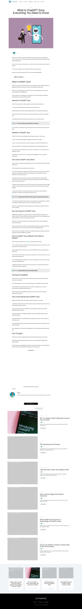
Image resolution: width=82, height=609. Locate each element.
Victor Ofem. (45, 604)
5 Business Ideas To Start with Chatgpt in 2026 (54, 469)
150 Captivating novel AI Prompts (50, 444)
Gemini (20, 1)
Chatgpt (31, 7)
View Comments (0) (30, 403)
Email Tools (36, 1)
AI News (45, 467)
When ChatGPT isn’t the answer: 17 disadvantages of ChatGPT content (50, 520)
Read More (43, 428)
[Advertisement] (31, 368)
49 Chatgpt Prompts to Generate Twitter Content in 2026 (66, 583)
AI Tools (25, 1)
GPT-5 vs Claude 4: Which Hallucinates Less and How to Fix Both (33, 583)
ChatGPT (28, 241)
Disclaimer (46, 602)
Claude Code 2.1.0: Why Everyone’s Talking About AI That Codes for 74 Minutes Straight (16, 584)
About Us (35, 602)
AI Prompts (30, 1)
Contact (42, 1)
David (18, 392)
